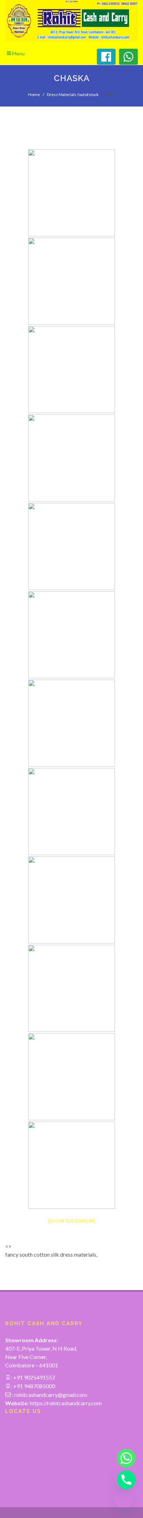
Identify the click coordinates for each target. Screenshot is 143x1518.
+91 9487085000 (33, 1386)
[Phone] (123, 1479)
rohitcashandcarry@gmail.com (50, 1394)
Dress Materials (61, 94)
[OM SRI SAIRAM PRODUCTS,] (71, 192)
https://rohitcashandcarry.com (66, 1403)
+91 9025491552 (33, 1377)
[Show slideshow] (71, 1221)
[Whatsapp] (123, 1458)
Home (34, 94)
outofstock (88, 94)
